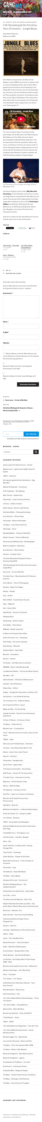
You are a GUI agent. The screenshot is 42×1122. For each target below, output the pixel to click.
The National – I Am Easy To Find (14, 790)
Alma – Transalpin (9, 974)
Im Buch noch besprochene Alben (15, 633)
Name (5, 322)
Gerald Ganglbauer (28, 22)
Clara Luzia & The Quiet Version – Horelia (17, 465)
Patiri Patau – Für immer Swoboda (15, 642)
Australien (11, 273)
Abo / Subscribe (31, 434)
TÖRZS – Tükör (8, 739)
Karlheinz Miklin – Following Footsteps (17, 512)
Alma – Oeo (7, 841)
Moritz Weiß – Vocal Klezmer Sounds (16, 600)
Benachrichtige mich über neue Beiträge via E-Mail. (19, 377)
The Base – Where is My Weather (15, 1049)
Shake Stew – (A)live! (10, 688)
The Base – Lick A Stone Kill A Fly (15, 525)
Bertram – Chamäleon (11, 654)
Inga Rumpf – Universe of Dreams (15, 612)
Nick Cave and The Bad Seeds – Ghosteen (18, 744)
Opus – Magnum (8, 255)
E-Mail (6, 332)
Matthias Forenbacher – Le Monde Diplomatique (20, 809)
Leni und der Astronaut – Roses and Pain (17, 1041)
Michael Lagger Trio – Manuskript (15, 1037)
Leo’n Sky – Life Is (9, 895)
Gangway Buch (8, 617)
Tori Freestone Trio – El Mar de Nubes (16, 701)
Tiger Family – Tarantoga (11, 245)
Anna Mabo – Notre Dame (12, 625)
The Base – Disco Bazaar (11, 876)
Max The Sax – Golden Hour (13, 495)
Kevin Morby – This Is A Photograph (16, 583)
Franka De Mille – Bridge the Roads (15, 1070)
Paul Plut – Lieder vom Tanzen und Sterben (18, 794)
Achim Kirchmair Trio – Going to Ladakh (17, 814)
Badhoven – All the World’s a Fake (15, 782)
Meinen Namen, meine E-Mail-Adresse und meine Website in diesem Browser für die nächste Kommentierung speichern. (21, 356)
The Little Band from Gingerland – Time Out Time (20, 1026)
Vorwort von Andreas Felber (16, 421)
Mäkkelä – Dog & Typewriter (13, 629)
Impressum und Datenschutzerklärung (15, 1115)
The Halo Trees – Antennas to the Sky (16, 777)
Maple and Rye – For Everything (14, 709)
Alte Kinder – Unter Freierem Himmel (16, 499)
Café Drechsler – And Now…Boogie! (16, 837)
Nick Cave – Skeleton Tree (12, 910)
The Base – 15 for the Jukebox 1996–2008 (18, 1045)
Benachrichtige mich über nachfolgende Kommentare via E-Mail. (17, 367)
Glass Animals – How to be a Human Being (18, 915)
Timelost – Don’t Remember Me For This (17, 748)
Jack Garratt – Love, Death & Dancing (16, 696)
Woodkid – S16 (8, 675)
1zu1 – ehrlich (8, 596)
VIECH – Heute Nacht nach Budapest (16, 822)
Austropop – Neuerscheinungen (14, 521)
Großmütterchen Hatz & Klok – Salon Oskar (18, 891)
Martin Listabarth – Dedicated (13, 546)
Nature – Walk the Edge (11, 786)
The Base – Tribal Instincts (12, 724)
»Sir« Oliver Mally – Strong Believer (15, 1005)
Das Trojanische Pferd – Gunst (14, 705)
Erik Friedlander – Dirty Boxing (14, 491)
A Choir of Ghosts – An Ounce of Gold (16, 720)
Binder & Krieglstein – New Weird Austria (18, 1054)
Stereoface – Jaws (9, 867)
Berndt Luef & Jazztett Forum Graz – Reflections (20, 966)
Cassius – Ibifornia (9, 926)
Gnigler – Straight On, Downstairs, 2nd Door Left (20, 692)
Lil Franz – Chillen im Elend (12, 504)
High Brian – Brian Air (10, 805)
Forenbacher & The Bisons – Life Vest (16, 1062)
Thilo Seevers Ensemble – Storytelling (17, 769)
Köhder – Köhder (9, 591)
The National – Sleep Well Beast (14, 872)
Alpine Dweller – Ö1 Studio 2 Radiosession (18, 680)
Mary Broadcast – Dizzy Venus (13, 990)
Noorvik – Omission (10, 756)
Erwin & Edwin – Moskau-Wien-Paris (16, 951)
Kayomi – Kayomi (9, 659)
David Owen (6, 186)
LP (10, 270)
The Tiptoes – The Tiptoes (12, 979)
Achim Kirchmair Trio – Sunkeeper (15, 638)
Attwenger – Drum (9, 529)
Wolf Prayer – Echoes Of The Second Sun (18, 773)
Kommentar (8, 293)
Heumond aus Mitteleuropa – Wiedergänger (19, 542)
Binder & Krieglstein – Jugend (13, 1058)
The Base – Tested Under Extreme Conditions (19, 1075)
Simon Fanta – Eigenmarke (12, 765)
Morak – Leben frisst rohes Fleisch (15, 752)
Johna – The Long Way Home (13, 938)
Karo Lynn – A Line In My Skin (13, 572)
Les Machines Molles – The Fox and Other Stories (20, 671)
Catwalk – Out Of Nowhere (12, 684)
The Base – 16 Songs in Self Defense (16, 1079)
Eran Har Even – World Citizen (13, 550)
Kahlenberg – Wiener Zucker (13, 621)
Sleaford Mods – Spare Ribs (13, 650)
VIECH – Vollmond (9, 476)
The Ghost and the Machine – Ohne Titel (17, 899)
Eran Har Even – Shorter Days (13, 516)
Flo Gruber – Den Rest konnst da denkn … (17, 663)
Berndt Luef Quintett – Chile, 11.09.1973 (17, 1013)
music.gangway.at (17, 12)
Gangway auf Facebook (14, 1100)
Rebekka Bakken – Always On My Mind (16, 533)
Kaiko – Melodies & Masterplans (14, 947)
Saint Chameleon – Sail (11, 994)
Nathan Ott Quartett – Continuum (15, 487)
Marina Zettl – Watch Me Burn (13, 1009)
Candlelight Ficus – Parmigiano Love (16, 833)
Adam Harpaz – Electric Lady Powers (16, 508)
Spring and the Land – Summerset (15, 880)
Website (6, 343)
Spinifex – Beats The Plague (13, 587)
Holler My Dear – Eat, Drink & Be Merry (16, 955)
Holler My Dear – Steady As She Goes (16, 857)
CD (7, 270)
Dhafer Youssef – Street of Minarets (16, 537)
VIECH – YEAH (8, 934)
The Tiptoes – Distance (11, 818)
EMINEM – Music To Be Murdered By (16, 667)
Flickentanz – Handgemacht (13, 760)
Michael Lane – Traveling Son (13, 728)
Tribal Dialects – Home (11, 1017)
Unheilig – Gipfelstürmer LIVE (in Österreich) (19, 930)
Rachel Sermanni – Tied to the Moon (16, 942)
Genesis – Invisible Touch (12, 554)
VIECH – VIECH (8, 1022)
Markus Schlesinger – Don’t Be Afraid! (16, 970)
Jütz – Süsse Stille (9, 608)
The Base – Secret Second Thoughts (16, 1083)
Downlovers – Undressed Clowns (15, 1066)
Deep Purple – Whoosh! (11, 646)
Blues (19, 273)
